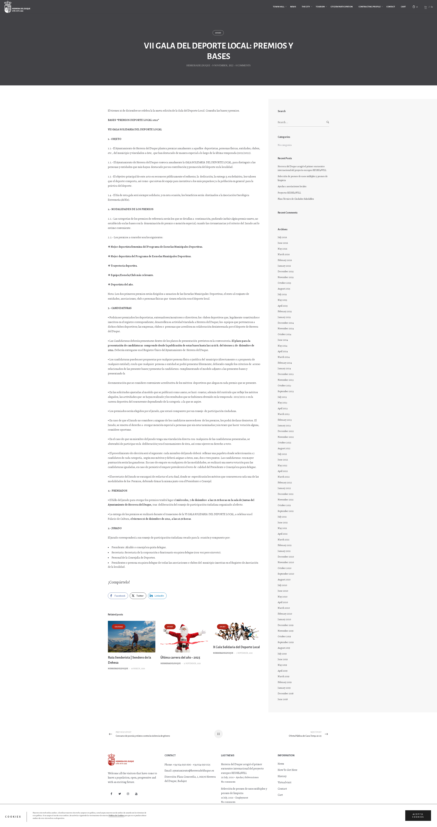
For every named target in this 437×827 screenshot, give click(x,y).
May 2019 (282, 665)
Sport (218, 33)
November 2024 (286, 328)
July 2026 (282, 237)
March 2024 (284, 357)
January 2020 (284, 619)
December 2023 (286, 374)
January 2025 (284, 317)
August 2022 (284, 448)
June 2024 (283, 340)
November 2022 (286, 437)
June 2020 (283, 590)
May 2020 (282, 596)
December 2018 (285, 693)
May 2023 (282, 402)
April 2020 (283, 602)
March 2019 (283, 676)
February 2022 (285, 482)
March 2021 (283, 539)
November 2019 (285, 630)
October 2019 (284, 636)
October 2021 (284, 505)
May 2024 (282, 345)
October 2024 (284, 334)
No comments (228, 781)
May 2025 (282, 300)
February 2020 (285, 613)
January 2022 (284, 488)
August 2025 (284, 288)
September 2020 (286, 573)
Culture (119, 626)
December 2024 (286, 323)
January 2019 (284, 688)
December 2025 (286, 271)
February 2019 (285, 682)
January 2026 (284, 265)
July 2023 (282, 397)
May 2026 (282, 248)
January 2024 (284, 368)
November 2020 (286, 562)
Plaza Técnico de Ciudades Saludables (296, 199)
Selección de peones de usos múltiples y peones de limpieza (303, 178)
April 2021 (282, 533)
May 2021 (282, 528)
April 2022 (283, 471)
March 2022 (284, 476)
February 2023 (285, 420)
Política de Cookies (116, 815)
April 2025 (283, 305)
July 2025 (282, 294)
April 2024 (283, 351)
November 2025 (286, 277)
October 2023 (284, 385)
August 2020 (284, 579)
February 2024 (285, 362)
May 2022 (282, 465)
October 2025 (284, 283)
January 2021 (284, 551)
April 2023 (283, 408)
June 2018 (283, 699)
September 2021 (286, 511)
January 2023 (284, 425)
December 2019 (285, 625)
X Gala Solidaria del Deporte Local (236, 647)
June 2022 (283, 459)
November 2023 (286, 380)
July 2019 (282, 653)
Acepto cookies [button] (418, 815)
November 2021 (285, 499)
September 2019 (286, 642)
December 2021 (285, 494)
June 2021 (283, 522)
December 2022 (286, 431)
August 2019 (284, 648)
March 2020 (284, 608)
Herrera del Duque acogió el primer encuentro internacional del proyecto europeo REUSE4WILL (302, 168)
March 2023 (284, 414)
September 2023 (286, 391)
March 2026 (284, 254)
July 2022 (282, 454)
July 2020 (282, 585)
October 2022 (284, 442)
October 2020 (284, 568)
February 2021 (285, 545)
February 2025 (285, 311)
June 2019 (283, 659)
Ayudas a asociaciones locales (292, 186)
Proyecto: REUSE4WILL (289, 192)
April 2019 (282, 670)
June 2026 (283, 243)
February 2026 (285, 260)
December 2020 (286, 556)
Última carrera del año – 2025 (180, 657)
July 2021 (282, 516)
